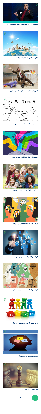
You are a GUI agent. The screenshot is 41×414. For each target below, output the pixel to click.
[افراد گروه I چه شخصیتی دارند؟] (20, 231)
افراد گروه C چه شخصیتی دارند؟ (25, 323)
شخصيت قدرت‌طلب (30, 389)
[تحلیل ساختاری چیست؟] (20, 331)
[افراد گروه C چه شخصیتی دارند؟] (20, 298)
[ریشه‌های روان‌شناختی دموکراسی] (20, 132)
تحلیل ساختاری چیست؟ (28, 356)
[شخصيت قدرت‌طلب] (20, 364)
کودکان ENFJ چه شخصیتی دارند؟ (24, 190)
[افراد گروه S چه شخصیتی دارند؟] (20, 265)
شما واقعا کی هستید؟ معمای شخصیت (22, 24)
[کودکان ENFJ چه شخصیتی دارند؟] (20, 165)
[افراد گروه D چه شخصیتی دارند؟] (20, 198)
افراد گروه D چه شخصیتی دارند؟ (25, 223)
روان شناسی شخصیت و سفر (27, 57)
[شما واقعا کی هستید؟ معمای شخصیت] (20, 4)
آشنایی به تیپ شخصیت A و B (25, 124)
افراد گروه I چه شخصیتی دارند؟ (26, 257)
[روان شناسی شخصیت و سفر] (20, 32)
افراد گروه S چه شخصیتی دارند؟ (25, 290)
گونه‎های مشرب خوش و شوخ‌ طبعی (24, 91)
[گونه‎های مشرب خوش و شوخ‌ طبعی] (20, 66)
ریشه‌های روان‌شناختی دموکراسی (25, 157)
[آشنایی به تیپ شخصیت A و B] (20, 99)
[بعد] (21, 398)
